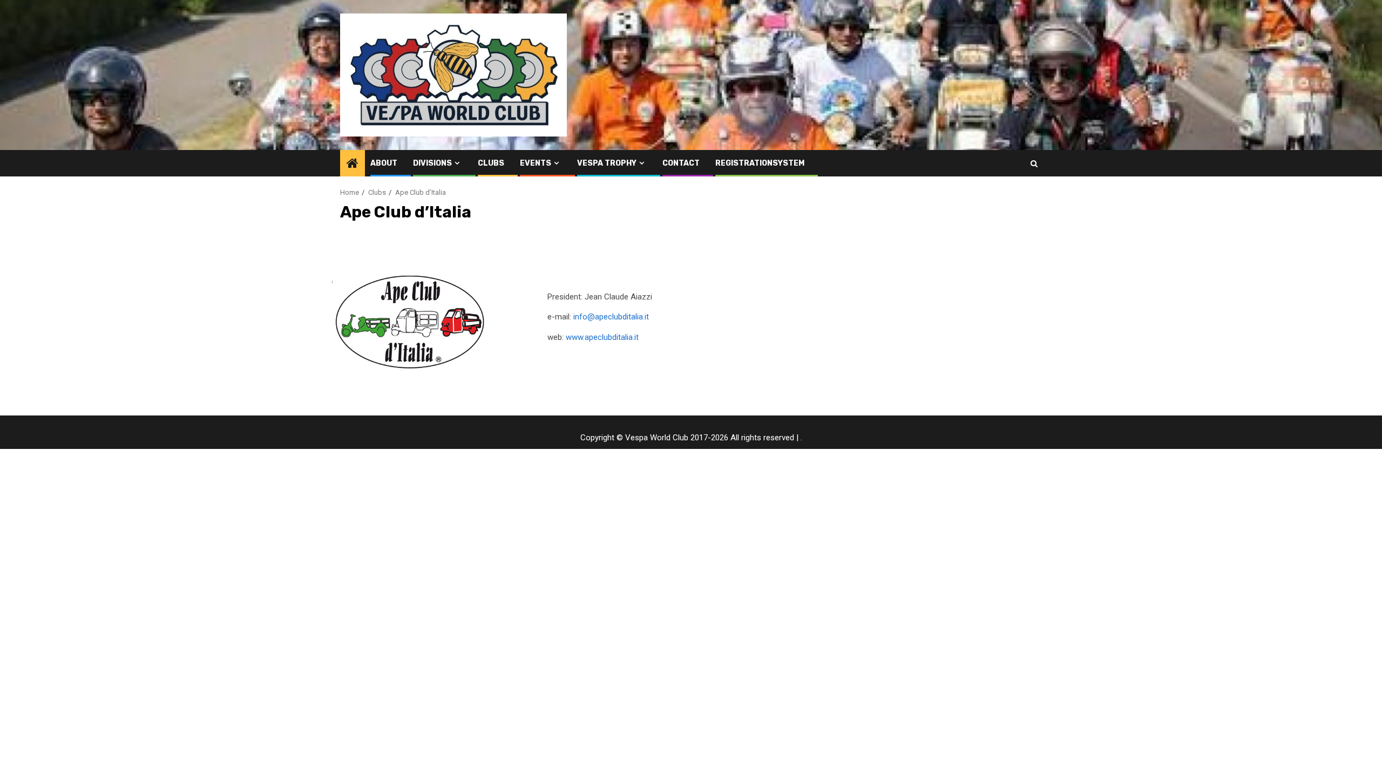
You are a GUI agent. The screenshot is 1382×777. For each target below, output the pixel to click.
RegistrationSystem (759, 163)
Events (535, 163)
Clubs (491, 163)
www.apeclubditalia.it (602, 337)
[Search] (1034, 163)
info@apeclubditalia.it (611, 317)
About (383, 163)
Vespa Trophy (606, 163)
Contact (681, 163)
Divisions (432, 163)
